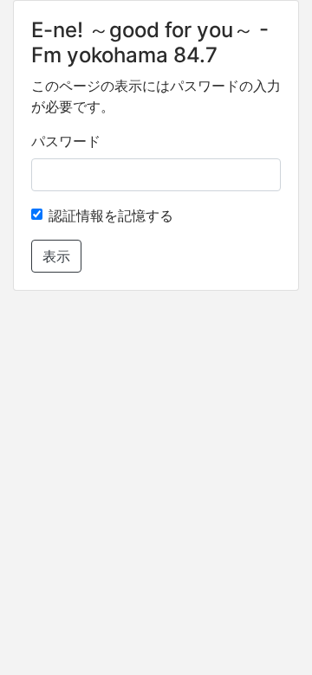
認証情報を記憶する (111, 215)
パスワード (66, 141)
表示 (56, 256)
